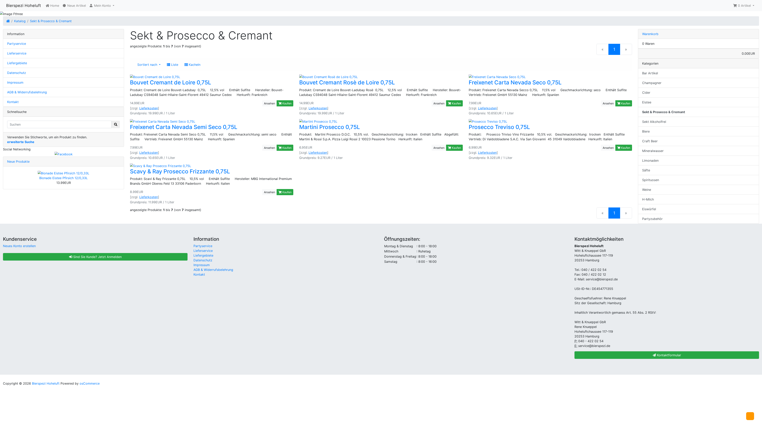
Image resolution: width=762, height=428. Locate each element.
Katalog (20, 21)
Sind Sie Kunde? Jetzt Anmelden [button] (97, 257)
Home (54, 6)
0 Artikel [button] (744, 6)
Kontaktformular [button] (668, 355)
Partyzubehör (652, 219)
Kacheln (194, 65)
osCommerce (90, 383)
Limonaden (650, 160)
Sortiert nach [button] (147, 65)
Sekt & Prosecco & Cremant (51, 21)
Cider (646, 93)
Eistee (646, 102)
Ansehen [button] (269, 103)
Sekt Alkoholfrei (654, 122)
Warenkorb (650, 34)
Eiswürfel (649, 209)
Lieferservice (16, 53)
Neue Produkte (18, 161)
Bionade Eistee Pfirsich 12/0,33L (63, 178)
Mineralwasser (653, 151)
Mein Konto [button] (102, 6)
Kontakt (13, 102)
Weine (646, 190)
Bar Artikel (650, 73)
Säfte (646, 170)
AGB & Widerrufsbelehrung (27, 92)
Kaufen (287, 103)
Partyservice (16, 44)
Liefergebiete (17, 63)
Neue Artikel (76, 6)
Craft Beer (650, 141)
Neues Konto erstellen (19, 246)
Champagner (651, 83)
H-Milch (648, 199)
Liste (174, 65)
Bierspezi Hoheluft (23, 5)
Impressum (15, 82)
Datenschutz (16, 73)
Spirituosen (650, 180)
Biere (646, 131)
